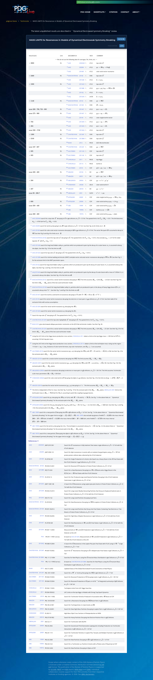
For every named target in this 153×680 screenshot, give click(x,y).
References (32, 441)
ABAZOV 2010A (37, 359)
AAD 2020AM (36, 218)
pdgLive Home (11, 21)
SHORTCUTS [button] (99, 12)
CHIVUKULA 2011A (78, 344)
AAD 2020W (36, 226)
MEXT (59, 669)
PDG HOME (85, 12)
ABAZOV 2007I (36, 363)
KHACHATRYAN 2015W (39, 287)
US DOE (53, 669)
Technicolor (24, 21)
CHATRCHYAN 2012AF (39, 329)
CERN (88, 669)
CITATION (113, 12)
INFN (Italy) (78, 669)
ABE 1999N (35, 426)
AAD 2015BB (36, 257)
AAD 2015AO (36, 253)
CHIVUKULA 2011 (78, 336)
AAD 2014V (35, 299)
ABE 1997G (35, 433)
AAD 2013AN (36, 306)
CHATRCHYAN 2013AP (39, 320)
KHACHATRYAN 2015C (39, 280)
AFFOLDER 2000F (37, 397)
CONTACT (125, 12)
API (93, 2)
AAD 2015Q (36, 265)
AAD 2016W (36, 230)
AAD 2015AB (36, 245)
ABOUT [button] (136, 12)
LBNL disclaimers (87, 674)
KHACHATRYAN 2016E (39, 238)
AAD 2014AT (36, 295)
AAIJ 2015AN (36, 272)
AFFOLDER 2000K (37, 405)
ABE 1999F (35, 412)
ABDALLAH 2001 (109, 390)
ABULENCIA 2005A (38, 370)
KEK (66, 669)
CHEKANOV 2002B (38, 378)
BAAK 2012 (35, 324)
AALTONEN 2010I (37, 351)
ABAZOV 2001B (37, 385)
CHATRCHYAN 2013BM (79, 562)
